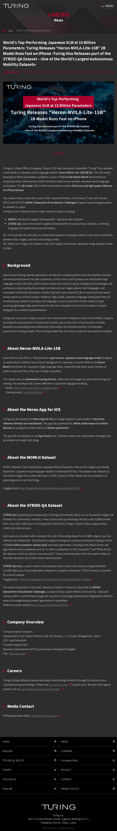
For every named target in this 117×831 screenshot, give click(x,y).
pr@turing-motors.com (44, 715)
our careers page (58, 684)
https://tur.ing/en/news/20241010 (49, 605)
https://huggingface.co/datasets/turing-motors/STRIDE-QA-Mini (55, 579)
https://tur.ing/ (17, 653)
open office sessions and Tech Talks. (40, 689)
